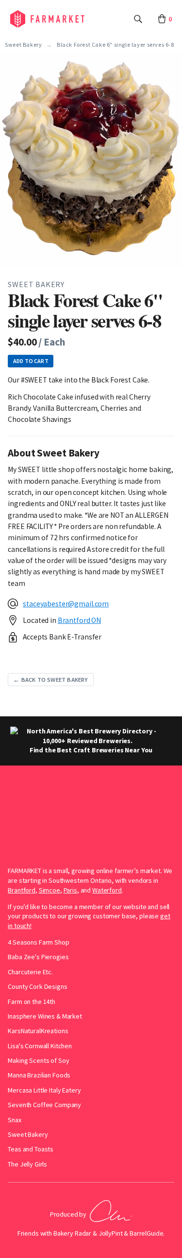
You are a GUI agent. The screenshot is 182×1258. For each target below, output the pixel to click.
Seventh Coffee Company (44, 1104)
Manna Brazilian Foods (39, 1075)
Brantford (21, 890)
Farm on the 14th (31, 1001)
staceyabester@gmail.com (66, 603)
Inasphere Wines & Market (45, 1016)
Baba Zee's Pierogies (38, 956)
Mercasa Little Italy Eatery (44, 1090)
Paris (70, 890)
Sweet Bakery (23, 45)
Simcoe (49, 890)
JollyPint (111, 1233)
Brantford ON (79, 620)
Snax (14, 1119)
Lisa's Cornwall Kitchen (40, 1045)
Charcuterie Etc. (30, 971)
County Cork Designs (37, 986)
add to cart (31, 361)
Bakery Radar (72, 1233)
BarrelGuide (146, 1233)
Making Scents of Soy (38, 1060)
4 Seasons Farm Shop (38, 942)
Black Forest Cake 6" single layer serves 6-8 (115, 45)
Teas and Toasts (30, 1149)
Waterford (107, 890)
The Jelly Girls (27, 1164)
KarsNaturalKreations (38, 1030)
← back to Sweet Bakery (50, 679)
